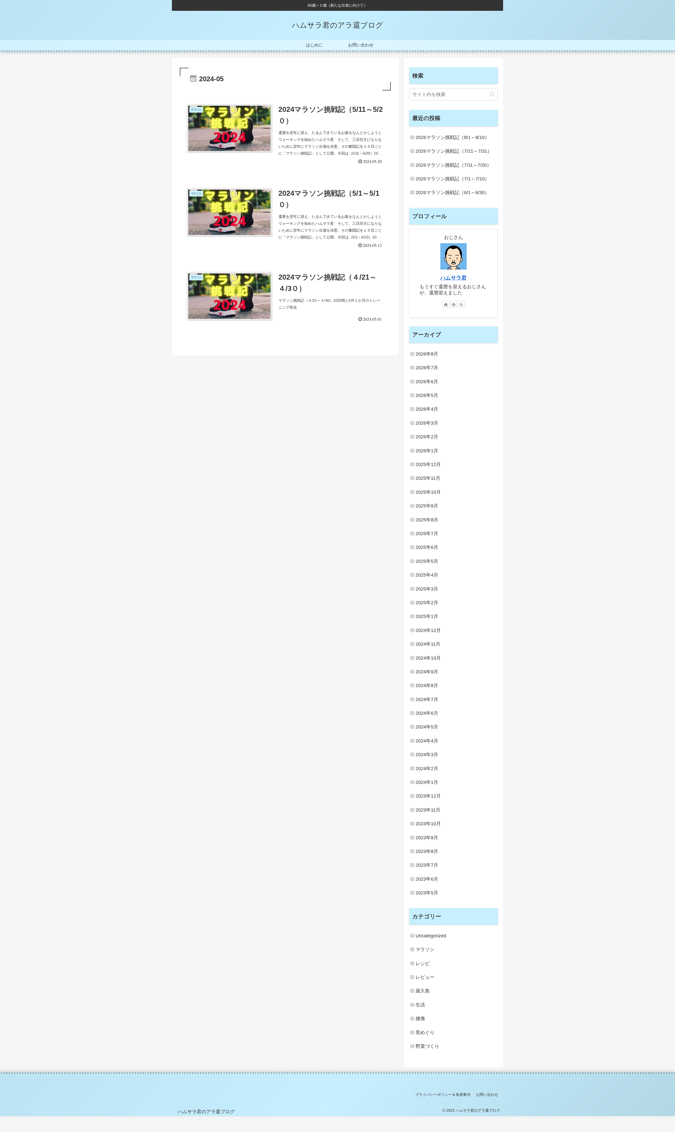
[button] (492, 94)
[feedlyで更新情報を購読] (453, 304)
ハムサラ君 (453, 278)
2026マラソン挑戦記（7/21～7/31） (454, 151)
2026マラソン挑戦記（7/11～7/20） (453, 165)
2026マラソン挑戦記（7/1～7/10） (452, 178)
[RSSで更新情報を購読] (461, 304)
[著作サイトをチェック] (445, 304)
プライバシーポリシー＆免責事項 (442, 1094)
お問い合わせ (487, 1094)
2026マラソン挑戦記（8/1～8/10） (452, 137)
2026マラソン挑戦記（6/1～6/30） (452, 192)
